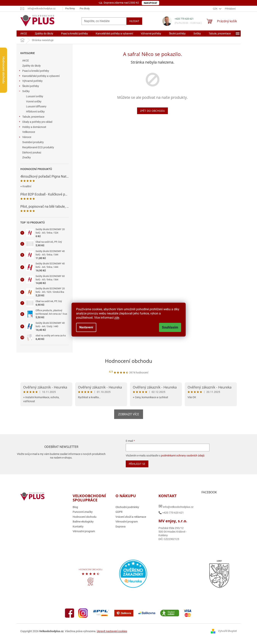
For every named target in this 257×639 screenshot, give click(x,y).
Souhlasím (170, 327)
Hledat (134, 21)
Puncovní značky (83, 511)
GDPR (119, 511)
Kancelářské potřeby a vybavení (41, 75)
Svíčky (26, 91)
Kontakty (78, 526)
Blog (75, 507)
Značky (26, 157)
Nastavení (86, 327)
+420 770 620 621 (184, 19)
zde (116, 317)
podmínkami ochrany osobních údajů (182, 455)
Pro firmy (70, 8)
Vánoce (26, 137)
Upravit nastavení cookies (112, 631)
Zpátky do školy (31, 65)
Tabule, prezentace (33, 116)
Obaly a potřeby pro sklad (37, 121)
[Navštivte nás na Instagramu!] (83, 612)
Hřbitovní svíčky (35, 111)
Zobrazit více (128, 414)
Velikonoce (28, 131)
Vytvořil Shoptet (227, 631)
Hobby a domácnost (34, 126)
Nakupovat (150, 3)
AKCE (25, 60)
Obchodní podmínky (127, 507)
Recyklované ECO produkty (38, 147)
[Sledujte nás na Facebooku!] (69, 612)
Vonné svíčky (33, 101)
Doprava (120, 526)
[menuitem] (24, 33)
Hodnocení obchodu (128, 360)
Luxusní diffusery (36, 106)
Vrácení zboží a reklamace (130, 516)
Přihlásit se (137, 464)
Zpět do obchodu (152, 110)
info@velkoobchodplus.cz (175, 506)
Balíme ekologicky (83, 521)
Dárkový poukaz (31, 152)
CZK (215, 8)
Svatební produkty (33, 142)
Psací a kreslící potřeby (35, 70)
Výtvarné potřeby (32, 80)
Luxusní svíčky (34, 96)
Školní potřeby (30, 86)
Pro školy (85, 8)
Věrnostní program (84, 531)
